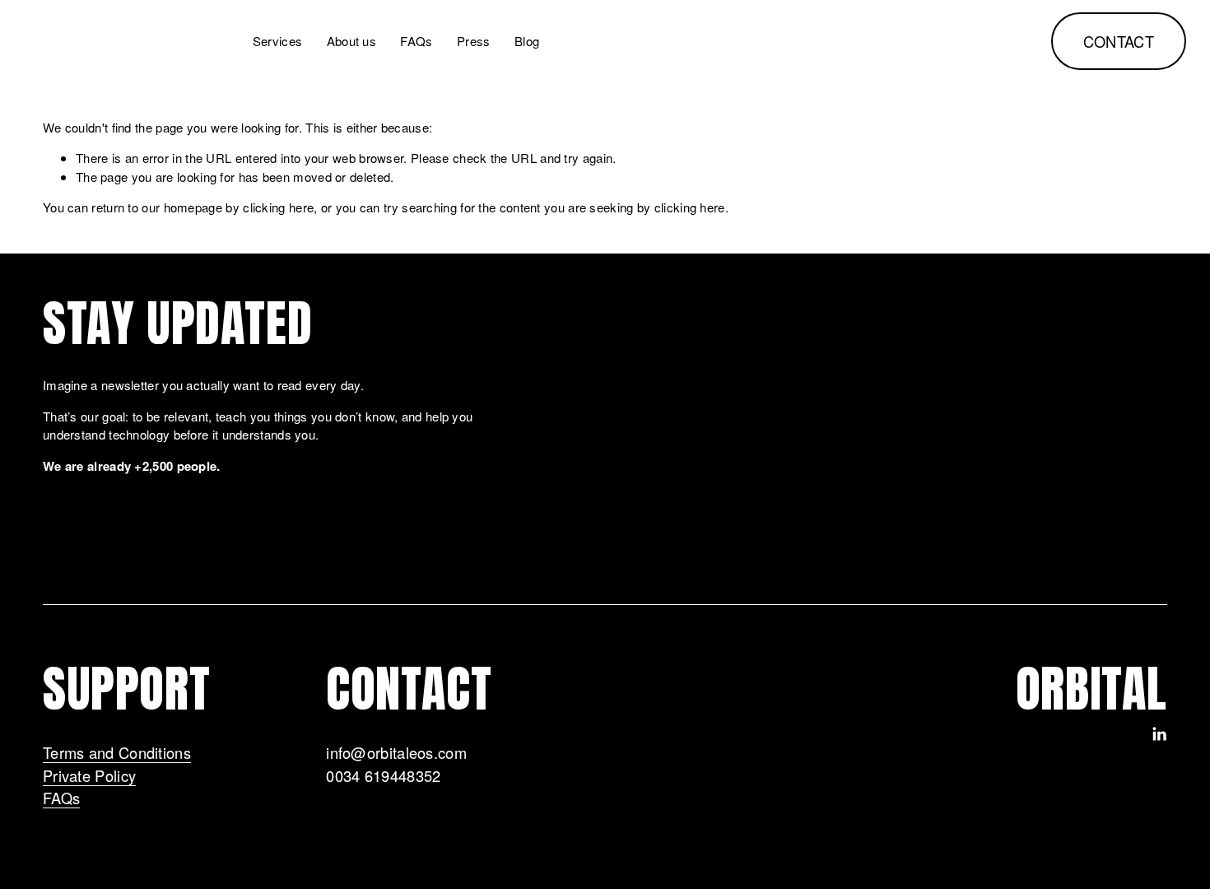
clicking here (278, 207)
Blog (526, 40)
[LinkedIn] (1159, 734)
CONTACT (1119, 41)
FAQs (416, 40)
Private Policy (89, 775)
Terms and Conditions (117, 752)
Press (474, 40)
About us (351, 40)
